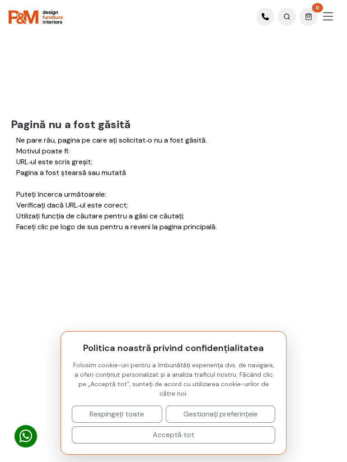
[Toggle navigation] (328, 16)
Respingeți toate (116, 414)
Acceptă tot (173, 434)
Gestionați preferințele (220, 414)
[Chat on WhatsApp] (25, 436)
